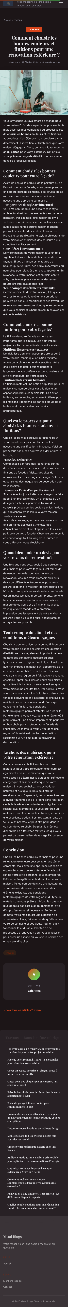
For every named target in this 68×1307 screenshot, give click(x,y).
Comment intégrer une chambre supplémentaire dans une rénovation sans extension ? (31, 1183)
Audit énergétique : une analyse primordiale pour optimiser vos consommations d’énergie (33, 1159)
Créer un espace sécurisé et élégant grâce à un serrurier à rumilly (32, 1072)
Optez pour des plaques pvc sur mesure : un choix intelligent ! (32, 1083)
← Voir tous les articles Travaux (22, 1010)
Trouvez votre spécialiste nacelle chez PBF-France (32, 1148)
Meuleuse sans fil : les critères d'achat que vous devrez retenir (31, 1137)
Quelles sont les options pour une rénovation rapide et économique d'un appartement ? (33, 1206)
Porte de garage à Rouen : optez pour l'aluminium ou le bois (28, 1105)
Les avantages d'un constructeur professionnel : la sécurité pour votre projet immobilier (34, 1050)
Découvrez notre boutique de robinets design (33, 1128)
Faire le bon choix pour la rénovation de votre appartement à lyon (33, 1094)
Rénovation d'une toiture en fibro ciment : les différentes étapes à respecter (33, 1195)
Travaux (18, 20)
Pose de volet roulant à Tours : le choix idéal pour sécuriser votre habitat (32, 1061)
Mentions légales (12, 1280)
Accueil (7, 20)
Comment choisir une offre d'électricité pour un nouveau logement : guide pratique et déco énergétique (33, 1117)
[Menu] (61, 3)
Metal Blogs (12, 1236)
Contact (7, 1286)
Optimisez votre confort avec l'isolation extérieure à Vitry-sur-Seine (29, 1170)
